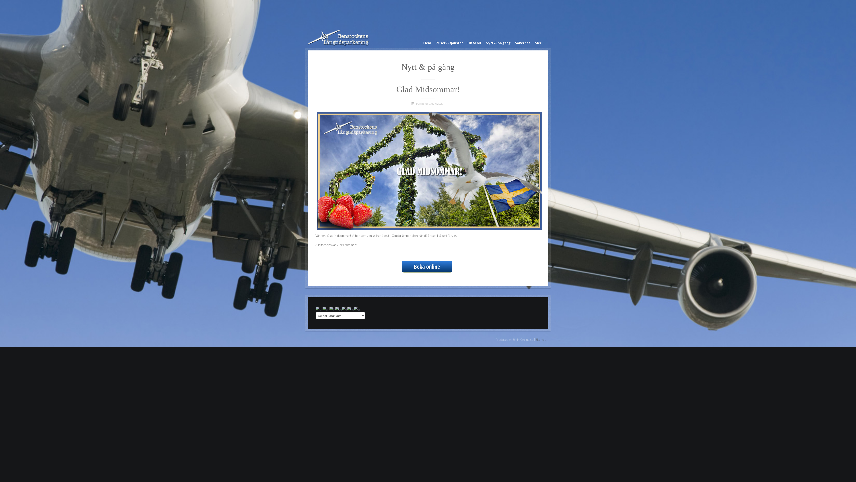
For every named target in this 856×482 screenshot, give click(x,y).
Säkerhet (522, 43)
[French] (332, 309)
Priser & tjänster (449, 43)
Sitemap (541, 339)
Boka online (427, 266)
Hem (427, 43)
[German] (338, 309)
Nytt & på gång (498, 43)
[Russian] (350, 309)
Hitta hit (474, 43)
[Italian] (344, 309)
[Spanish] (357, 309)
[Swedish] (319, 309)
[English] (326, 309)
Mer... (539, 43)
